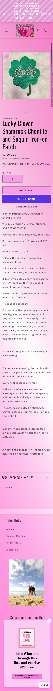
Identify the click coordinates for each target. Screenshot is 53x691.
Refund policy (13, 543)
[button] (6, 30)
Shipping (6, 159)
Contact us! (12, 550)
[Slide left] (20, 113)
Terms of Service (15, 536)
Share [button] (8, 487)
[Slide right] (33, 113)
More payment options (26, 206)
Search (10, 529)
